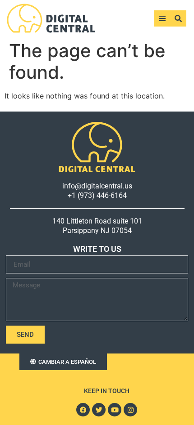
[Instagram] (130, 409)
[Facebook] (83, 409)
